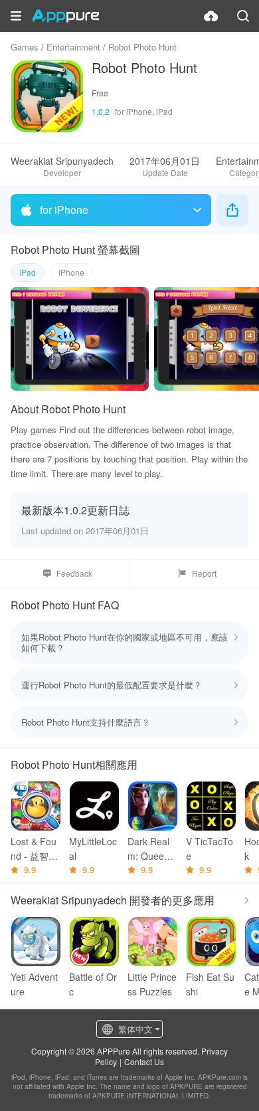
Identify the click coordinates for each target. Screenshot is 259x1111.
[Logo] (65, 16)
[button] (16, 16)
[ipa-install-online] (211, 16)
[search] (243, 16)
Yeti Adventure (34, 984)
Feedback (74, 573)
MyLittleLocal (93, 848)
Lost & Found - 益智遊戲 (34, 849)
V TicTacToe (209, 848)
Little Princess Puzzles (152, 984)
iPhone (71, 272)
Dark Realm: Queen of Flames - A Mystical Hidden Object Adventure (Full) (152, 849)
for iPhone (64, 209)
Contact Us (144, 1061)
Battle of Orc (93, 984)
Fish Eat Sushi (210, 984)
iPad (27, 272)
